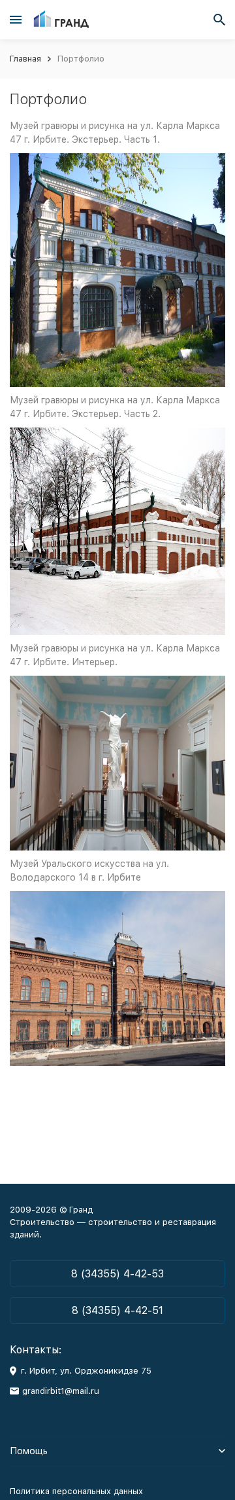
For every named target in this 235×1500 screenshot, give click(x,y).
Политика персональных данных (76, 1491)
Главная (25, 59)
